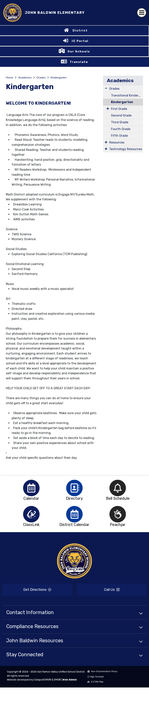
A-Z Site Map (96, 681)
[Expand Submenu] (106, 88)
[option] (31, 488)
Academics (25, 77)
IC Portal (80, 41)
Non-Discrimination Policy (104, 671)
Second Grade (121, 115)
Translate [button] (79, 62)
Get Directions (35, 589)
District (80, 30)
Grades (41, 77)
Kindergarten (59, 77)
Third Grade (119, 122)
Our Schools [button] (79, 51)
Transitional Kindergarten (127, 95)
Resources (116, 142)
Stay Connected (24, 654)
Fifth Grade (119, 135)
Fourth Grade (120, 129)
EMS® (57, 679)
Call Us (109, 589)
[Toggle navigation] (141, 12)
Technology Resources (125, 149)
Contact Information (30, 612)
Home (9, 77)
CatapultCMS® (42, 679)
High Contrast (97, 676)
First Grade (119, 109)
